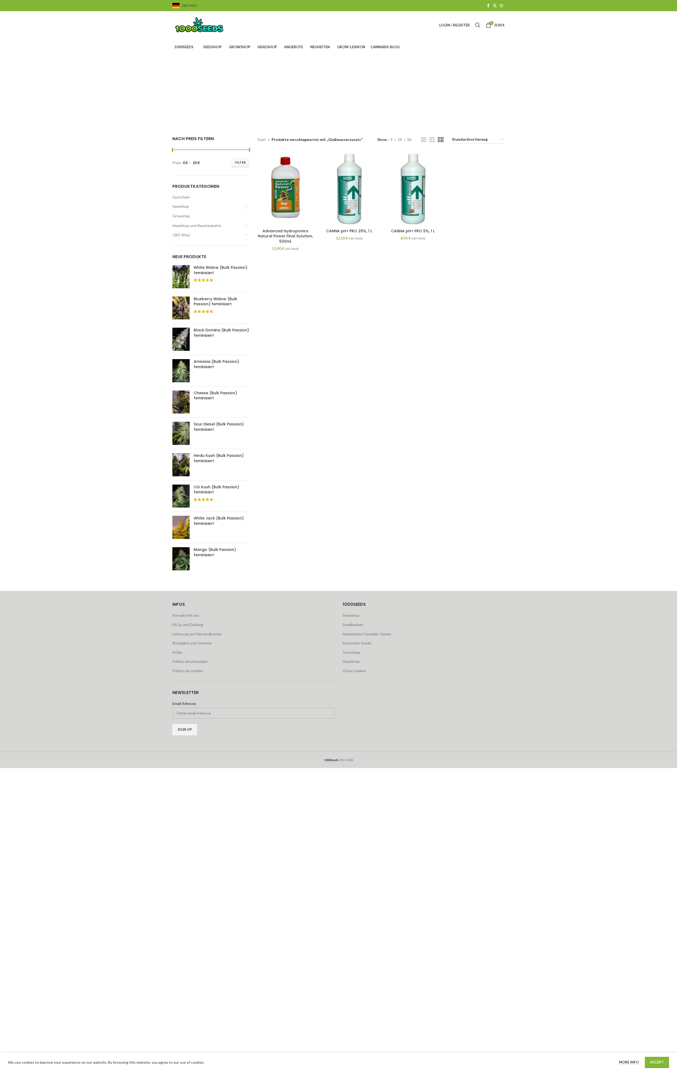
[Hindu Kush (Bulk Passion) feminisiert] (181, 464)
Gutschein (181, 197)
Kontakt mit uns (185, 615)
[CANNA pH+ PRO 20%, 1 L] (349, 189)
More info (629, 1062)
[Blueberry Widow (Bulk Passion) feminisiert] (181, 308)
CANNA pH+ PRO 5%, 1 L (413, 231)
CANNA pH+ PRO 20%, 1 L (349, 231)
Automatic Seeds (357, 643)
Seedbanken (353, 624)
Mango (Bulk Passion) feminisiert (215, 552)
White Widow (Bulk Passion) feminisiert (220, 270)
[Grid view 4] (440, 139)
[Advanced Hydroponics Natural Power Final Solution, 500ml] (285, 189)
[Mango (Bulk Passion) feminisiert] (181, 558)
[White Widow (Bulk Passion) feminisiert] (181, 276)
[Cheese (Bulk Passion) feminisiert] (181, 402)
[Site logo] (205, 24)
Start (261, 139)
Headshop (351, 661)
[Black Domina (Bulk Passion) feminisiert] (181, 339)
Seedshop (180, 206)
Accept (657, 1062)
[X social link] (494, 5)
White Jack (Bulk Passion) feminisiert (219, 521)
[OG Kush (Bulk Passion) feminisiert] (181, 496)
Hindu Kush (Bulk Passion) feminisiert (219, 458)
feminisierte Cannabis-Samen (367, 634)
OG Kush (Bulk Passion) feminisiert (216, 490)
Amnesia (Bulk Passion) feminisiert (216, 364)
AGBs (177, 652)
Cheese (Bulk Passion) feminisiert (215, 396)
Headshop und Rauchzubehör (196, 225)
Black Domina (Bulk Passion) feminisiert (221, 333)
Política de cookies (187, 670)
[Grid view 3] (431, 139)
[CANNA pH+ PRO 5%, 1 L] (413, 189)
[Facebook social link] (488, 5)
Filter (240, 162)
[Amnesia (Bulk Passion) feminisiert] (181, 370)
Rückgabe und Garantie (191, 643)
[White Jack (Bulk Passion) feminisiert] (181, 527)
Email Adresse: (184, 703)
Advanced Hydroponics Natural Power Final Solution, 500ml (285, 236)
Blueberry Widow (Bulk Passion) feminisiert (215, 302)
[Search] (477, 25)
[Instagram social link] (501, 5)
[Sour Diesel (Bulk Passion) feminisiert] (181, 433)
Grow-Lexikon (354, 670)
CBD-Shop (181, 235)
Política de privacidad (189, 661)
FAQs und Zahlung (187, 624)
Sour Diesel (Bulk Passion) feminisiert (219, 427)
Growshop (181, 216)
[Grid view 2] (423, 139)
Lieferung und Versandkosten (197, 634)
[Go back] (247, 81)
